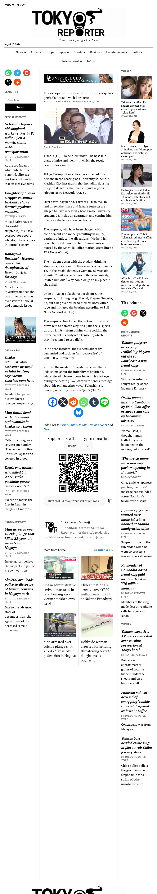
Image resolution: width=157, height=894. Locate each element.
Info (89, 61)
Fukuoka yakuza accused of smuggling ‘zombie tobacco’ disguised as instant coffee (135, 701)
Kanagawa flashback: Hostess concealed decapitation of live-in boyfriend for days (19, 265)
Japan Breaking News (93, 425)
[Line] (104, 402)
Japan (62, 52)
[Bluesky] (78, 412)
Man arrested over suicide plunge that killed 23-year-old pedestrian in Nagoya (19, 538)
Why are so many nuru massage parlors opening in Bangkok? (135, 465)
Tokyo (50, 52)
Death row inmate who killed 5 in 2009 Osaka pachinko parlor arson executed (19, 476)
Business (96, 52)
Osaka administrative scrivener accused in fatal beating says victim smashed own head (19, 369)
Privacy (21, 5)
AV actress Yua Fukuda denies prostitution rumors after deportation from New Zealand (135, 283)
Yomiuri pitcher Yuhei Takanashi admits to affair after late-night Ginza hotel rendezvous (136, 239)
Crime (34, 52)
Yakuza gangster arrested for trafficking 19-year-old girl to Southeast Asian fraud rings (136, 354)
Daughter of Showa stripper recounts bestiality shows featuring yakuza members (20, 202)
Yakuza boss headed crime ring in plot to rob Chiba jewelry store (136, 745)
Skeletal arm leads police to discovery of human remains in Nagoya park (19, 586)
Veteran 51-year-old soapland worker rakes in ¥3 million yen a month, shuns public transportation (19, 138)
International (70, 61)
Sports (78, 52)
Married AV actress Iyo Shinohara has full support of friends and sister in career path (136, 151)
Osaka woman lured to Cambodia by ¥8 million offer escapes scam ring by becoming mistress (135, 409)
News (19, 52)
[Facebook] (52, 402)
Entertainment (115, 52)
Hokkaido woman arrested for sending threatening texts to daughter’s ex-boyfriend (96, 650)
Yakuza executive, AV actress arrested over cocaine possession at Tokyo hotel (134, 107)
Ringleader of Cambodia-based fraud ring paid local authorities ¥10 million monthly (134, 576)
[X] (63, 402)
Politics (137, 52)
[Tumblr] (94, 402)
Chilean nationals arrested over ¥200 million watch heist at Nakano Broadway (96, 592)
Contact (9, 5)
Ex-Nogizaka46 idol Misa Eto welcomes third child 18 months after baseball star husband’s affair (135, 195)
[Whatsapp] (83, 402)
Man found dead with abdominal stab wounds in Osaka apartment (18, 419)
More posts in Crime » (102, 549)
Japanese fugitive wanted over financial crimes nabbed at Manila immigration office (135, 519)
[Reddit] (73, 402)
